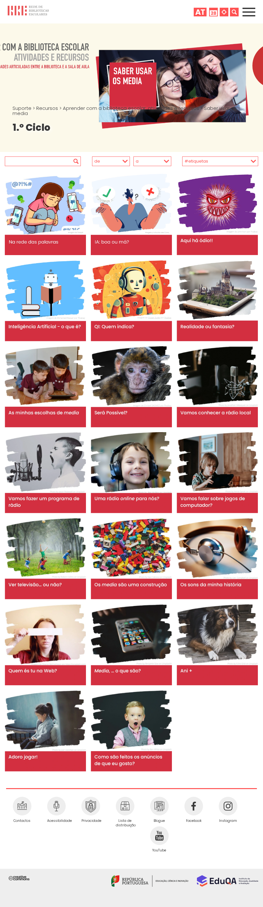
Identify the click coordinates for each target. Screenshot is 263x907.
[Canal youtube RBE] (159, 835)
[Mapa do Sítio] (224, 11)
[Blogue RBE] (159, 806)
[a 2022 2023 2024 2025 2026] (151, 161)
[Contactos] (22, 806)
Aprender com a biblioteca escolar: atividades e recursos (131, 108)
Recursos (47, 108)
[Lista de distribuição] (125, 806)
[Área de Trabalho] (200, 11)
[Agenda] (213, 11)
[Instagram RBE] (228, 806)
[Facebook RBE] (193, 806)
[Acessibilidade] (56, 806)
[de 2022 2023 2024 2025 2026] (106, 161)
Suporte (23, 108)
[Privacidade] (90, 806)
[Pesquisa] (234, 11)
